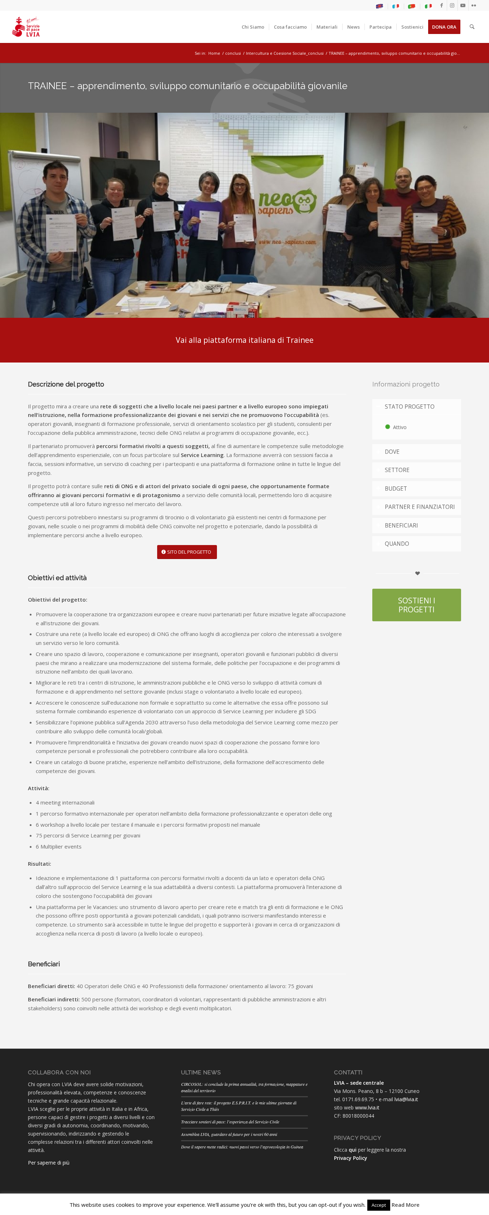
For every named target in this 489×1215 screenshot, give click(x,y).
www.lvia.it (367, 1107)
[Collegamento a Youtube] (463, 5)
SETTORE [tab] (397, 470)
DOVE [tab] (392, 452)
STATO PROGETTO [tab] (410, 406)
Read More (406, 1204)
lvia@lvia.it (406, 1099)
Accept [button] (379, 1205)
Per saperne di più (48, 1162)
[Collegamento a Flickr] (474, 5)
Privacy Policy (350, 1158)
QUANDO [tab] (397, 544)
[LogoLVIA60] (26, 27)
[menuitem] (380, 6)
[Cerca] (472, 27)
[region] (416, 426)
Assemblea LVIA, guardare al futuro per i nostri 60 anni (229, 1134)
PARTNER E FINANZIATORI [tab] (420, 507)
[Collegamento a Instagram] (452, 5)
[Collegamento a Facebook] (441, 5)
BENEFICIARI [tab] (401, 525)
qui (353, 1149)
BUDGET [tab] (396, 488)
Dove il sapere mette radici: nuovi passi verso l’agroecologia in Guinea (242, 1147)
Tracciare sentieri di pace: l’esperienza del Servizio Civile (230, 1121)
